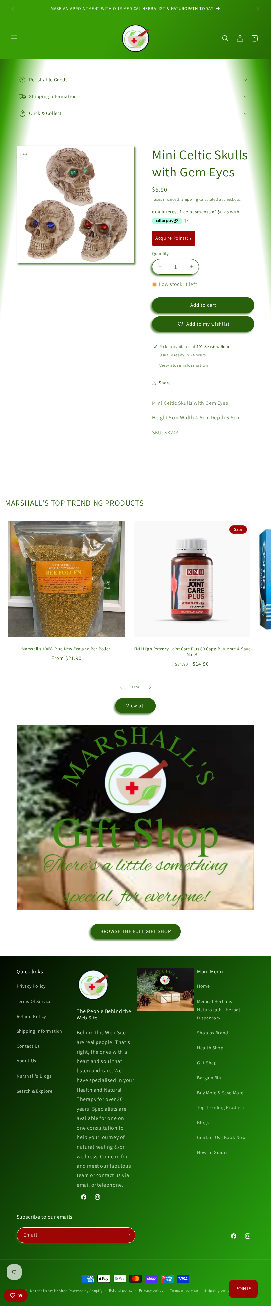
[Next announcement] (258, 9)
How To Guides (213, 1152)
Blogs (203, 1122)
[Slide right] (150, 687)
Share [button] (165, 383)
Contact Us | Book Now (221, 1137)
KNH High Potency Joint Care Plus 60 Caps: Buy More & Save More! (192, 651)
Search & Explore (35, 1091)
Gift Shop (207, 1063)
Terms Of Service (34, 1001)
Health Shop (210, 1048)
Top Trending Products (221, 1107)
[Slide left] (121, 687)
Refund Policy (31, 1016)
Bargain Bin (209, 1078)
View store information (183, 365)
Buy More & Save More (220, 1092)
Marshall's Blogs (34, 1076)
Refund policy (121, 1290)
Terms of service (184, 1290)
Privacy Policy (31, 986)
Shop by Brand (212, 1033)
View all (135, 705)
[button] (14, 38)
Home (203, 986)
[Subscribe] (128, 1235)
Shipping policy (218, 1290)
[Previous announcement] (13, 9)
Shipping (189, 199)
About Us (26, 1061)
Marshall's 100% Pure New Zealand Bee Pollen (66, 649)
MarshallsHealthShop (49, 1290)
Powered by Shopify (86, 1290)
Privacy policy (151, 1290)
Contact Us (28, 1046)
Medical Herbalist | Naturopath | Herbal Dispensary (218, 1009)
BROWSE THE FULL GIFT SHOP (135, 931)
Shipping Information (39, 1031)
